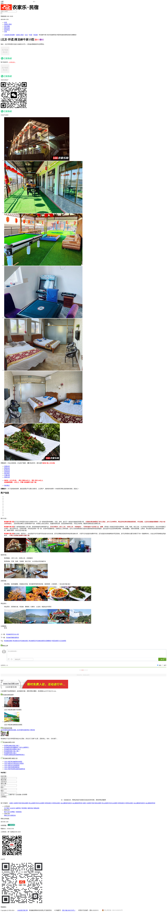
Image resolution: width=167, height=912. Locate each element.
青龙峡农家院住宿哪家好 (43, 640)
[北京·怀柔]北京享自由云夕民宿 (14, 763)
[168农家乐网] (20, 9)
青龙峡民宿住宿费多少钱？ (12, 749)
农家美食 (7, 471)
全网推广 (13, 812)
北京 (26, 35)
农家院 (16, 803)
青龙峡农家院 (8, 640)
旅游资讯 (7, 30)
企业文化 (13, 808)
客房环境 (7, 470)
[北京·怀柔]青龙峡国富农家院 (13, 761)
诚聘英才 (19, 808)
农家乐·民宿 (8, 24)
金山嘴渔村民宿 (77, 803)
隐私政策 (36, 808)
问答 (5, 31)
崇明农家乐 (48, 803)
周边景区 (7, 473)
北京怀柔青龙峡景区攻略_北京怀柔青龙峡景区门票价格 (18, 730)
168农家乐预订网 (22, 910)
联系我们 (24, 808)
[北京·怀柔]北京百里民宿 (11, 765)
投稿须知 (19, 812)
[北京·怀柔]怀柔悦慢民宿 (11, 767)
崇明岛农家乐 (56, 803)
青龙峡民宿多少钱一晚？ (11, 751)
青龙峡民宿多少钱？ (10, 753)
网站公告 (7, 815)
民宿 (19, 803)
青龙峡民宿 (32, 640)
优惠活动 (13, 815)
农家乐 (11, 803)
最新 (160, 665)
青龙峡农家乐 (24, 640)
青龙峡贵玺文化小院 (12, 634)
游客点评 (7, 477)
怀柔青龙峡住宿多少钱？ (11, 745)
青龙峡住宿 (16, 640)
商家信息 (7, 468)
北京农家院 (62, 640)
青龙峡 (35, 35)
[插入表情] (11, 659)
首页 (5, 22)
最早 (165, 665)
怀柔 (30, 35)
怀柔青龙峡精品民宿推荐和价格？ (14, 754)
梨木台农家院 (40, 803)
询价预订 (7, 485)
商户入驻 (7, 812)
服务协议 (30, 808)
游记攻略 (7, 26)
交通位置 (7, 475)
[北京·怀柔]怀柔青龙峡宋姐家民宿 (14, 769)
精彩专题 (7, 28)
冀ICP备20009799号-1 (68, 910)
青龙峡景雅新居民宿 (12, 637)
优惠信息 (7, 466)
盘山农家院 (32, 803)
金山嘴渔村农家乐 (66, 803)
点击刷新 (24, 794)
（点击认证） (12, 62)
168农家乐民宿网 (9, 35)
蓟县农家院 (25, 803)
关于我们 (7, 808)
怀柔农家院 (55, 640)
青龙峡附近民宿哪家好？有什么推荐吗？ (16, 747)
